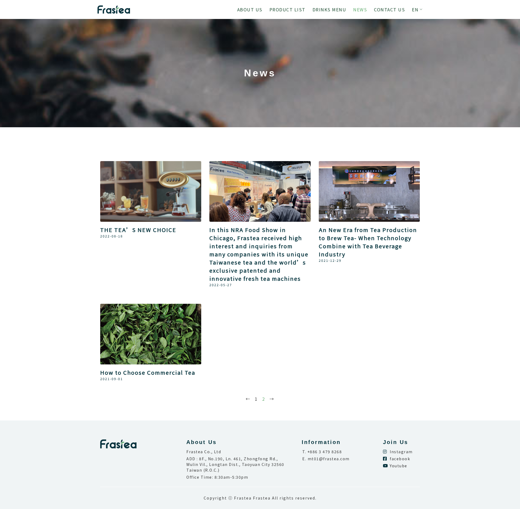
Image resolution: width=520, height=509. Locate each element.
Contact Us (389, 9)
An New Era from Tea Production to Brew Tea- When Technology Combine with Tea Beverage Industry (368, 242)
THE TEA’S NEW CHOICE (138, 230)
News (360, 9)
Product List (287, 9)
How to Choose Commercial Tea (147, 372)
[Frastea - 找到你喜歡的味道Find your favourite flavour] (114, 9)
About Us (249, 9)
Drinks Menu (329, 9)
